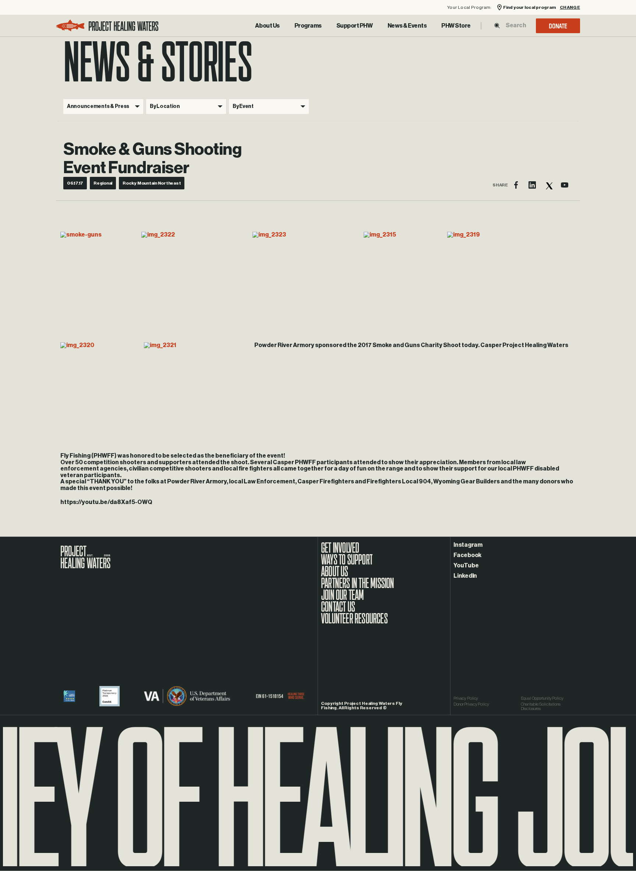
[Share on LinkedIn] (532, 185)
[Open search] (497, 25)
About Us (267, 26)
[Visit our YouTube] (564, 185)
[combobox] (516, 25)
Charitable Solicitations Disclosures (541, 706)
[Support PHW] (354, 26)
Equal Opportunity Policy (542, 698)
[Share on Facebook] (516, 185)
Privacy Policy (465, 698)
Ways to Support (346, 563)
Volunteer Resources (354, 622)
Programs (308, 26)
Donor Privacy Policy (471, 704)
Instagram (468, 545)
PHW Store (456, 26)
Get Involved (340, 551)
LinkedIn (465, 576)
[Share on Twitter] (548, 185)
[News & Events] (407, 26)
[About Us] (267, 26)
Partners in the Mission (357, 586)
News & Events (407, 26)
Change (570, 7)
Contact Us (338, 610)
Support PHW (354, 26)
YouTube (465, 565)
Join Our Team (342, 598)
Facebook (467, 555)
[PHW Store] (456, 26)
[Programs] (308, 26)
